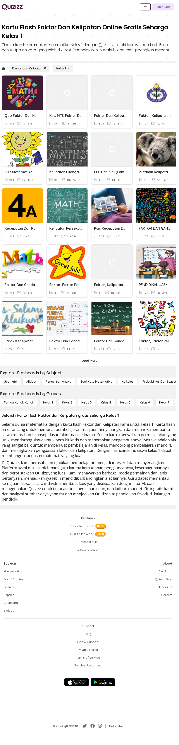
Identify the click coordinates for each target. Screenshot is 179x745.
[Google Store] (103, 682)
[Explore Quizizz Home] (12, 7)
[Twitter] (85, 725)
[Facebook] (92, 725)
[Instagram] (100, 725)
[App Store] (76, 682)
